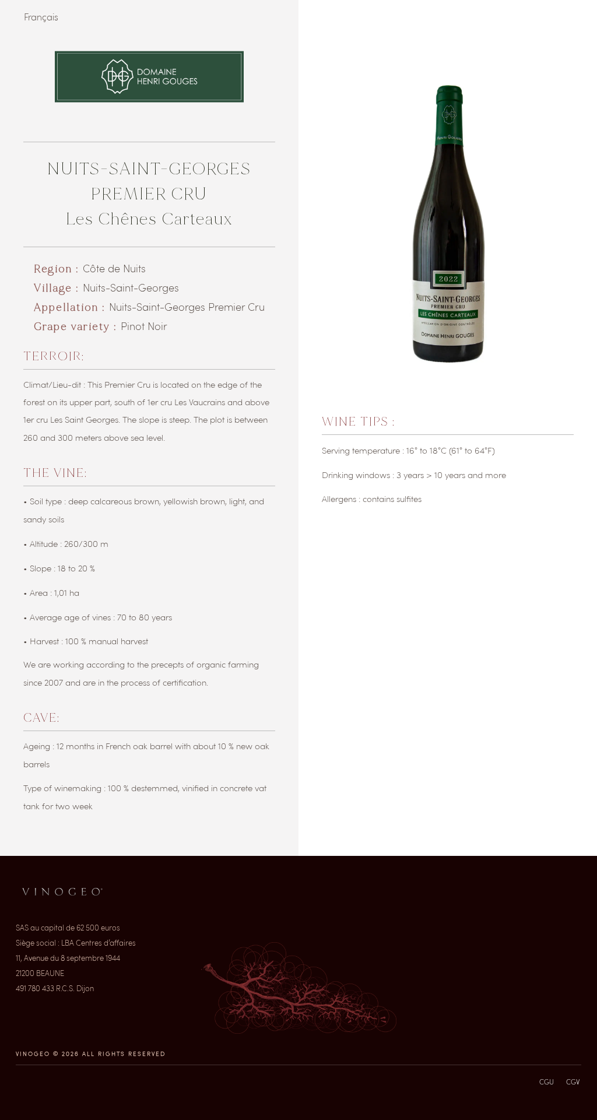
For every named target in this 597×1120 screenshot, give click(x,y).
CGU (546, 1081)
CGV (573, 1081)
